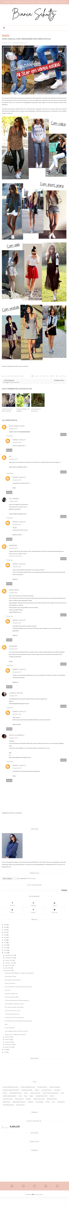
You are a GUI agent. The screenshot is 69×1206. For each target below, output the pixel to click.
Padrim (31, 1096)
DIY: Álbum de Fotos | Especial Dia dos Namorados (18, 1021)
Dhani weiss (14, 590)
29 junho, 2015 (17, 442)
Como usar (6, 35)
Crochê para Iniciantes (15, 1093)
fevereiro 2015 (9, 1044)
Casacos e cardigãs (54, 1087)
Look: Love (8, 990)
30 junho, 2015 (13, 738)
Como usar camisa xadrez (12, 997)
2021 (5, 937)
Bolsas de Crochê (42, 1087)
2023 (5, 932)
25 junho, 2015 (13, 548)
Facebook (19, 556)
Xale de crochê (20, 1104)
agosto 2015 (8, 965)
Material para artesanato (9, 1096)
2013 (5, 1052)
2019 (5, 942)
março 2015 (8, 1042)
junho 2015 (8, 970)
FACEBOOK (12, 905)
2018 (5, 945)
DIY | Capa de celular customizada (14, 1007)
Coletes (37, 1090)
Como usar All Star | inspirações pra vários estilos (18, 986)
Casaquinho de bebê (26, 1090)
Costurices (57, 1090)
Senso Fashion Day (10, 983)
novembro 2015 (9, 958)
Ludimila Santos (16, 693)
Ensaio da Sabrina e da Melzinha (23, 410)
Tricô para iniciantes (8, 1104)
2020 (5, 940)
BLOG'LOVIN (54, 912)
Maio (6, 1024)
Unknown (13, 545)
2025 (5, 927)
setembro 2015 (9, 963)
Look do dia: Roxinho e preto (12, 1010)
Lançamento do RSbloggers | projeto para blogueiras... (20, 973)
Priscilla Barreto (16, 735)
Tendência (30, 1102)
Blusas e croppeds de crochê (10, 1087)
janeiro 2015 (8, 1047)
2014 (5, 1049)
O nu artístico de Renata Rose (36, 410)
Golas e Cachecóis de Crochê (50, 1093)
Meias (20, 1096)
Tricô (53, 1102)
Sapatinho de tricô (52, 1099)
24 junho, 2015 (13, 428)
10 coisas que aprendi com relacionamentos (17, 1000)
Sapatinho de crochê (38, 1099)
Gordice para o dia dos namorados (14, 1017)
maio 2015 (8, 1037)
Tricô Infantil (61, 1102)
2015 (5, 953)
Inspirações (16, 376)
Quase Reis (12, 556)
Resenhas (28, 1099)
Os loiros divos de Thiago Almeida (7, 410)
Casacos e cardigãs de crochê (11, 1090)
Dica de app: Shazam (10, 976)
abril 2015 (7, 1039)
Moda (22, 376)
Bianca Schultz (7, 43)
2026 (5, 925)
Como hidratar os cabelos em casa (14, 1004)
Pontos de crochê (8, 1099)
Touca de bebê (39, 1102)
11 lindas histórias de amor (12, 1014)
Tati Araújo (14, 498)
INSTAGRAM (33, 905)
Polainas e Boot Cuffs (41, 1096)
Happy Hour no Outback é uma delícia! (15, 1034)
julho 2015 (8, 968)
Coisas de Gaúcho (10, 1027)
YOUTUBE (54, 905)
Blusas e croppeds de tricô (28, 1087)
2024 (5, 930)
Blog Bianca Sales (17, 426)
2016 (5, 950)
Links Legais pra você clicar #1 (13, 980)
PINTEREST (33, 912)
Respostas (10, 436)
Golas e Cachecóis (35, 1093)
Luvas (62, 1093)
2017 (5, 947)
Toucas (48, 1102)
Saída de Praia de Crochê (18, 1102)
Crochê (5, 1093)
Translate (32, 878)
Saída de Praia (6, 1102)
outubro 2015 (8, 960)
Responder (63, 434)
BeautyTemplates (39, 1194)
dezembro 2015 (9, 955)
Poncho (52, 1096)
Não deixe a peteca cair (11, 993)
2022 (5, 935)
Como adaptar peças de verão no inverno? (16, 1031)
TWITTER (12, 912)
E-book (26, 1093)
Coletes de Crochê (46, 1090)
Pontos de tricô (19, 1099)
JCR (10, 456)
